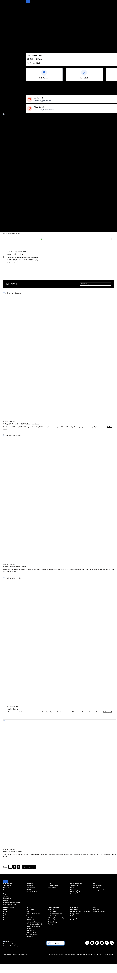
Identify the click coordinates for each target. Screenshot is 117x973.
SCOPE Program (31, 122)
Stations (28, 20)
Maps (27, 18)
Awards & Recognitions (33, 162)
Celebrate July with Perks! (12, 852)
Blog (27, 136)
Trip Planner (30, 9)
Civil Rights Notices (32, 185)
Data (27, 226)
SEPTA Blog (10, 251)
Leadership (29, 166)
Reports (28, 208)
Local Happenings (32, 148)
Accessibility (30, 34)
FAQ (27, 92)
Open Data (29, 228)
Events (5, 912)
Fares (27, 43)
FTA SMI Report (31, 125)
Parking (28, 25)
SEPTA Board (30, 168)
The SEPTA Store (31, 182)
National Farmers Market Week (14, 567)
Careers (28, 164)
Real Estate (29, 224)
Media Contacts (31, 141)
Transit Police (30, 118)
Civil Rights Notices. (108, 954)
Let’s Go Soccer (12, 709)
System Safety (31, 205)
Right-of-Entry (30, 219)
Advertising (29, 222)
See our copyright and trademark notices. (89, 954)
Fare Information (31, 46)
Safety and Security (32, 115)
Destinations (30, 22)
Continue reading (11, 262)
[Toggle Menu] (28, 1)
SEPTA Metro (30, 194)
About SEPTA (30, 157)
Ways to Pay (30, 48)
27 (29, 867)
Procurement (30, 212)
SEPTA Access (31, 39)
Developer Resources (33, 231)
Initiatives (29, 192)
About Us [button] (28, 907)
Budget (28, 159)
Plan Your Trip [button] (7, 884)
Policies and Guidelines (33, 175)
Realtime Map (30, 13)
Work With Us (30, 210)
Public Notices (30, 138)
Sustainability (30, 198)
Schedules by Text (32, 41)
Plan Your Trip (30, 6)
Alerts (28, 16)
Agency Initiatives (32, 189)
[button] (4, 258)
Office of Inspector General (35, 173)
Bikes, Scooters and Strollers (35, 27)
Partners (28, 178)
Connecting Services (33, 29)
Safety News (30, 127)
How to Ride (30, 89)
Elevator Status (30, 888)
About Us (29, 155)
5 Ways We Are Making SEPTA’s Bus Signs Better (21, 424)
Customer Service (32, 87)
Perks (27, 50)
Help (27, 85)
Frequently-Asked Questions (101, 890)
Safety (28, 94)
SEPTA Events (30, 145)
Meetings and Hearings (33, 171)
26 (24, 867)
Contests (29, 150)
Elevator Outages (31, 36)
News (28, 132)
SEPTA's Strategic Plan (33, 196)
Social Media (30, 180)
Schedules (29, 11)
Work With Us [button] (74, 907)
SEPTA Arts (29, 187)
